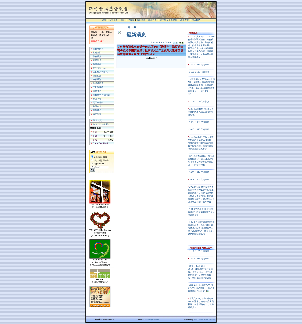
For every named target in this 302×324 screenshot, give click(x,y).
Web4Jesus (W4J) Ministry (204, 320)
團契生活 (97, 75)
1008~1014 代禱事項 (199, 172)
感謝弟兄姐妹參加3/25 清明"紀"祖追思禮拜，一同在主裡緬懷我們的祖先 (201, 288)
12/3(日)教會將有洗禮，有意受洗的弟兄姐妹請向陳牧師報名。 (201, 112)
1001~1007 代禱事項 (199, 179)
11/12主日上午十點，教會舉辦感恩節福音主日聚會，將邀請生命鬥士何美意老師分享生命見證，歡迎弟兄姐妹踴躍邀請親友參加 (201, 143)
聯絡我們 (196, 20)
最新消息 (113, 20)
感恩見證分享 (99, 68)
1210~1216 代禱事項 (199, 64)
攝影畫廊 (141, 20)
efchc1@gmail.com (151, 320)
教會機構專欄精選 (101, 95)
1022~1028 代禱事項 (199, 122)
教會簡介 (97, 56)
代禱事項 (97, 64)
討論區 (174, 20)
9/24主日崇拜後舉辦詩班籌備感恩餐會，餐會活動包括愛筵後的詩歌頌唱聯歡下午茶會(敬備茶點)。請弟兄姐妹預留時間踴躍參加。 (201, 228)
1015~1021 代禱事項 (199, 129)
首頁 (104, 20)
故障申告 (97, 106)
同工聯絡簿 (98, 102)
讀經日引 (152, 20)
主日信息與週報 (100, 72)
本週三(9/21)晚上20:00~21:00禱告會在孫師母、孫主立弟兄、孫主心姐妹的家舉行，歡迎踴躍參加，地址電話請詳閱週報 (200, 272)
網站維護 (97, 114)
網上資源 (184, 20)
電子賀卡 (164, 20)
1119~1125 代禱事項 (199, 72)
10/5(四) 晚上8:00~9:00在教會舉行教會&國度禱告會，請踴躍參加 (201, 212)
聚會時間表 (98, 49)
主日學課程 (98, 87)
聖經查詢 (97, 52)
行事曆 (131, 20)
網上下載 (97, 98)
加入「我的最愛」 (101, 124)
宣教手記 (97, 79)
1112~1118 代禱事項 (199, 101)
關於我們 (97, 91)
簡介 (123, 20)
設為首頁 (97, 120)
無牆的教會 (98, 83)
